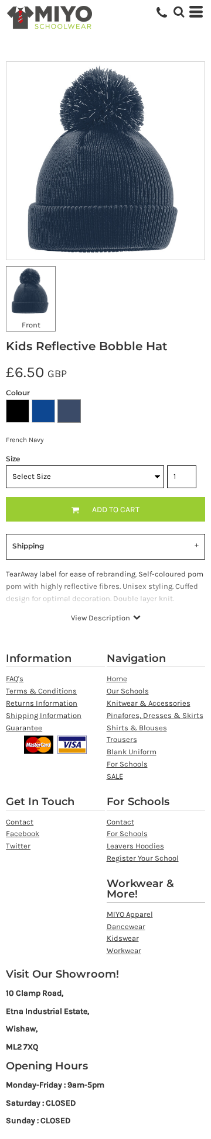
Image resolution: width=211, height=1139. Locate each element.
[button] (179, 12)
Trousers (122, 739)
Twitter (18, 845)
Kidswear (123, 938)
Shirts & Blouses (137, 727)
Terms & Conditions (41, 690)
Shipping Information (43, 715)
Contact (19, 821)
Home (117, 678)
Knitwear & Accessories (148, 703)
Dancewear (126, 926)
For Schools (127, 764)
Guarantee (24, 727)
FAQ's (14, 678)
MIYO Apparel (130, 914)
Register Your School (143, 858)
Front (31, 324)
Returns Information (41, 703)
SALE (115, 776)
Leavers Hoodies (135, 845)
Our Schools (128, 690)
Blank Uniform (131, 751)
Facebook (22, 833)
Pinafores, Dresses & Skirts (155, 715)
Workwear (124, 950)
